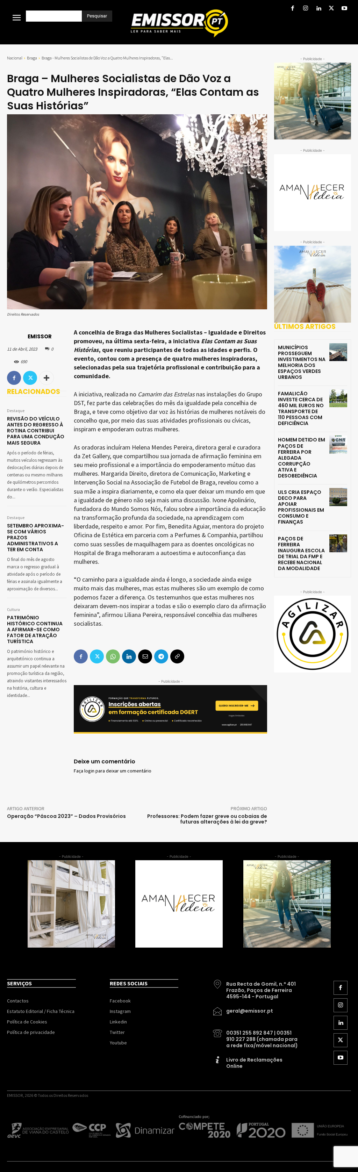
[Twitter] (331, 9)
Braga (32, 57)
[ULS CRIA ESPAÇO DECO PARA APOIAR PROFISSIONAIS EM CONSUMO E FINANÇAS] (338, 497)
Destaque (15, 411)
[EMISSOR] (17, 336)
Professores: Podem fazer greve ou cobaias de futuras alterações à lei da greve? (207, 819)
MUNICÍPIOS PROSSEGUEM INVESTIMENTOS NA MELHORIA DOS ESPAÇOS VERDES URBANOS (301, 362)
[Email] (145, 656)
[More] (46, 378)
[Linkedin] (318, 9)
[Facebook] (292, 9)
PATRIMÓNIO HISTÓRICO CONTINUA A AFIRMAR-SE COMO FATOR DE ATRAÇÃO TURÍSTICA (35, 629)
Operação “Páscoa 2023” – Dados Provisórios (66, 816)
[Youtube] (344, 9)
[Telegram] (161, 656)
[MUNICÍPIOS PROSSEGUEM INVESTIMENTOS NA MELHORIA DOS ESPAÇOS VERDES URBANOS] (338, 352)
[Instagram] (305, 9)
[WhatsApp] (113, 656)
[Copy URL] (177, 656)
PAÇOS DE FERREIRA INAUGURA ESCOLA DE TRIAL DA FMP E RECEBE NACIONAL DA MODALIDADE (301, 553)
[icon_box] (256, 988)
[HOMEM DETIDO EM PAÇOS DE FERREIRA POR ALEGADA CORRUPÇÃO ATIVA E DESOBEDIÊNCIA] (338, 444)
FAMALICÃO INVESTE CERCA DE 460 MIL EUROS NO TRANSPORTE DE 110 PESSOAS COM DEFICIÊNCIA (301, 408)
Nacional (14, 57)
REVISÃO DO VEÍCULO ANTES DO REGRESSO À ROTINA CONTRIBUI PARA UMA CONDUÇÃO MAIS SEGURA (35, 430)
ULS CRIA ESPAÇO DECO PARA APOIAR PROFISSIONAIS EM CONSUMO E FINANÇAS (301, 507)
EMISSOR (40, 336)
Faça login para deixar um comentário (112, 771)
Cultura (13, 610)
